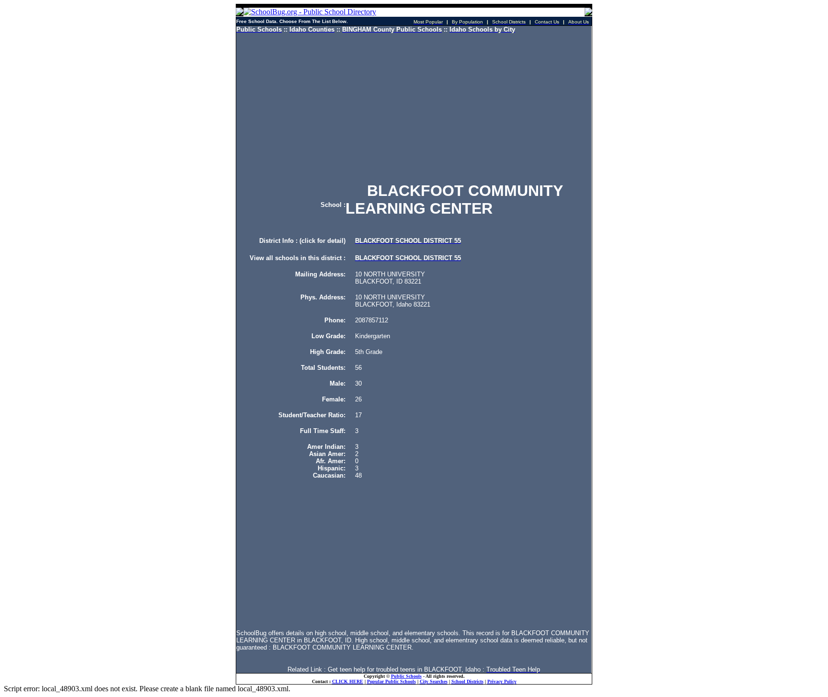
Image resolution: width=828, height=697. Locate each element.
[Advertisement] (413, 108)
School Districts (467, 681)
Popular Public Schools (391, 681)
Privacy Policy (502, 681)
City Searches (434, 681)
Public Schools (406, 676)
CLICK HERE (347, 681)
